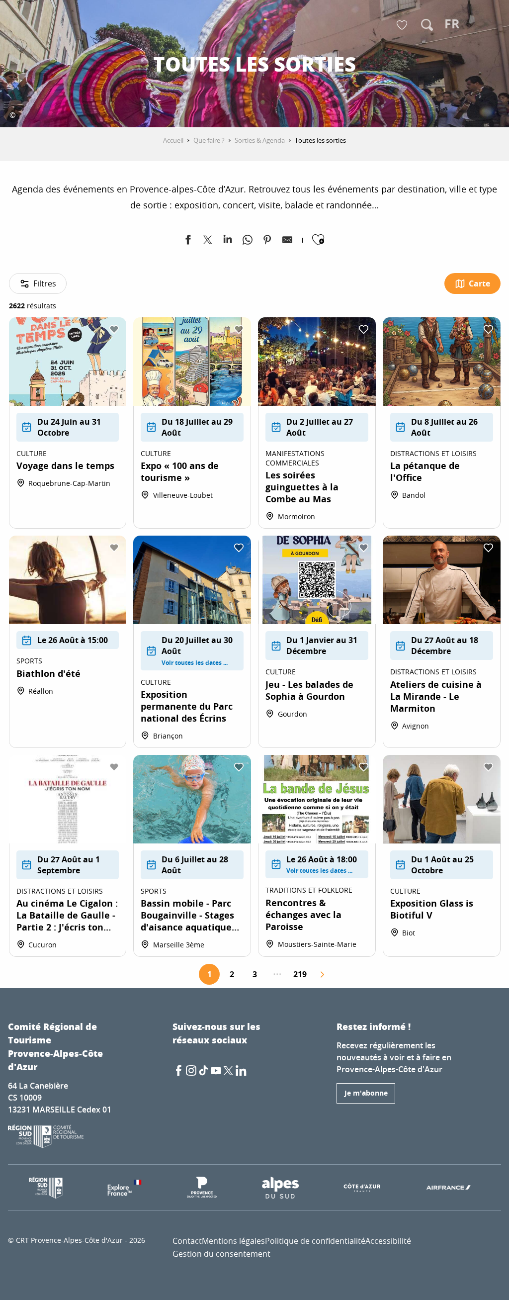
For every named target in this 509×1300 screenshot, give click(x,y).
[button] (427, 25)
